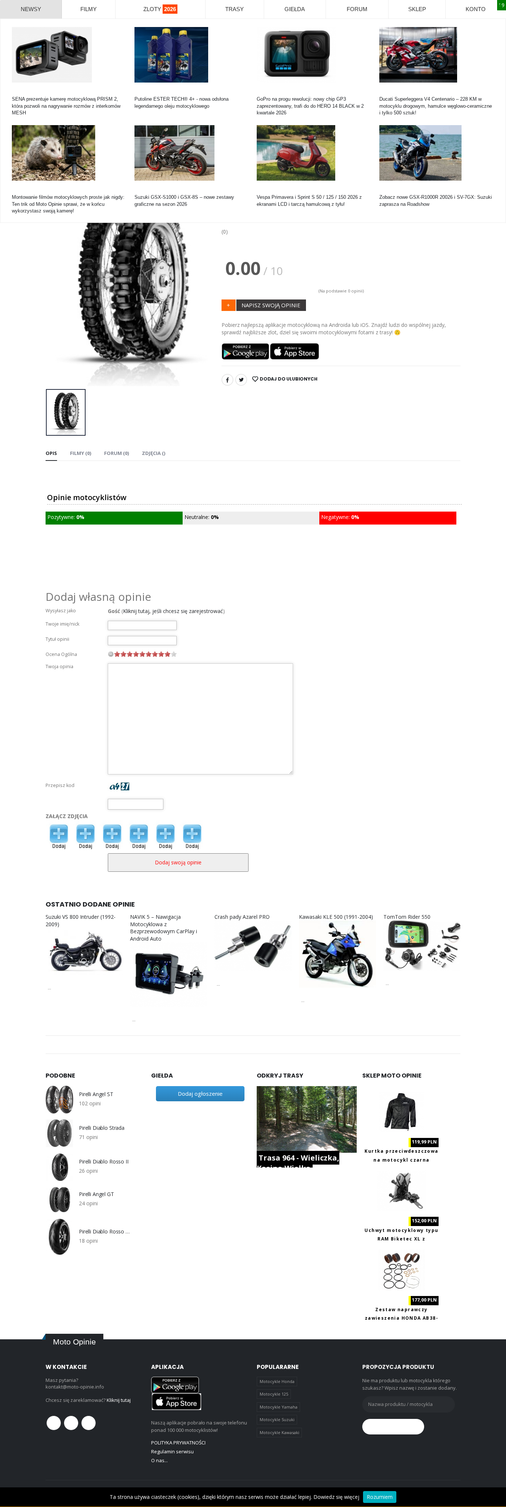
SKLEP (417, 9)
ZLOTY (159, 9)
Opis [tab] (51, 453)
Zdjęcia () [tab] (153, 453)
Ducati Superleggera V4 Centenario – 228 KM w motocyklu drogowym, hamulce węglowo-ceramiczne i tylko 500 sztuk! (435, 105)
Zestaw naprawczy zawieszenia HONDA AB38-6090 (401, 1318)
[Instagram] (88, 1423)
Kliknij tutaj (119, 1400)
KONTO (476, 9)
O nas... (159, 1460)
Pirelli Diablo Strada (101, 1128)
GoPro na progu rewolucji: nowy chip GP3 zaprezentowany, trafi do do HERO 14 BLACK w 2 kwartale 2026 (310, 105)
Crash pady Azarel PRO (242, 916)
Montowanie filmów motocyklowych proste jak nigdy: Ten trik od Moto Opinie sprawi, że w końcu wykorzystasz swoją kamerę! (68, 203)
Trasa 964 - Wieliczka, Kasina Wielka (298, 1163)
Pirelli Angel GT (96, 1194)
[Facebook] (227, 380)
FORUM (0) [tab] (116, 453)
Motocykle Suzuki (277, 1419)
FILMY (88, 9)
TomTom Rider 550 (406, 916)
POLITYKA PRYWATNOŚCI (178, 1442)
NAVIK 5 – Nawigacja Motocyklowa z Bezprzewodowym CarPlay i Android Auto (163, 927)
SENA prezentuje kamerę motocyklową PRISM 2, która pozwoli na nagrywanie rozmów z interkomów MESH (66, 105)
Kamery (20, 92)
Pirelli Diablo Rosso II (104, 1161)
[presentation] (57, 287)
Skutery (265, 190)
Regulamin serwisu (172, 1451)
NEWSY (31, 9)
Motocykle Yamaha (278, 1407)
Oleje (140, 92)
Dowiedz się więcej (336, 1496)
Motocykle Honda (277, 1381)
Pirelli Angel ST (96, 1094)
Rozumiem (380, 1496)
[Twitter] (241, 380)
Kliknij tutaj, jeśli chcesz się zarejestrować (173, 610)
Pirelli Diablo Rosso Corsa (106, 1231)
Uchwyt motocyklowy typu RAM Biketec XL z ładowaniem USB (401, 1239)
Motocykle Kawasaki (279, 1432)
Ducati (386, 92)
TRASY (234, 9)
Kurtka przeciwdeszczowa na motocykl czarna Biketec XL (401, 1160)
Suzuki (141, 190)
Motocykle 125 (274, 1394)
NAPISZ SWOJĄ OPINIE (271, 305)
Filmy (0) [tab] (80, 453)
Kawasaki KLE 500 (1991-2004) (336, 916)
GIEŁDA (294, 9)
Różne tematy (27, 190)
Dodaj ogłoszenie (200, 1093)
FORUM (357, 9)
